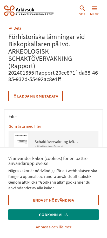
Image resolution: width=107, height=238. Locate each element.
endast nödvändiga (53, 200)
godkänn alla (53, 214)
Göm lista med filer (25, 126)
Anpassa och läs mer (53, 226)
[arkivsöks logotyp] (29, 10)
